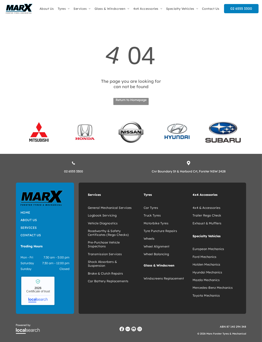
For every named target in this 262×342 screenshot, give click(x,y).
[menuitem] (47, 8)
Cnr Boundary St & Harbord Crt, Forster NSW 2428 (189, 171)
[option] (39, 132)
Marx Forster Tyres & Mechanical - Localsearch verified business (37, 291)
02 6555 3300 (73, 171)
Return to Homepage (131, 100)
